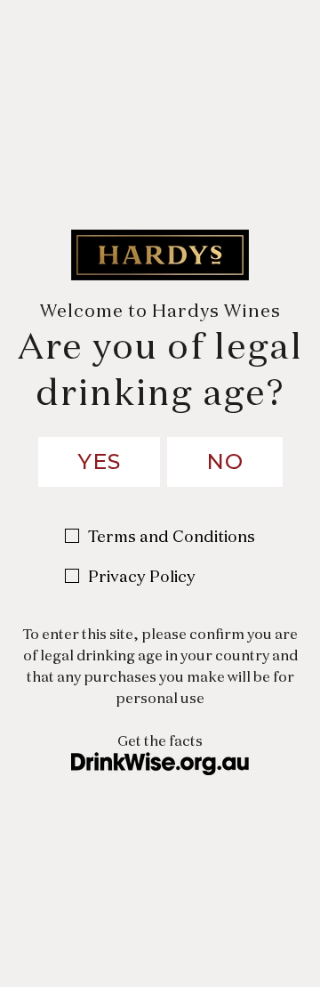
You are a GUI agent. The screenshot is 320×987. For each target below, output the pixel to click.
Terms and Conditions (171, 536)
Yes (99, 461)
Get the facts (160, 741)
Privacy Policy (142, 576)
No (225, 461)
